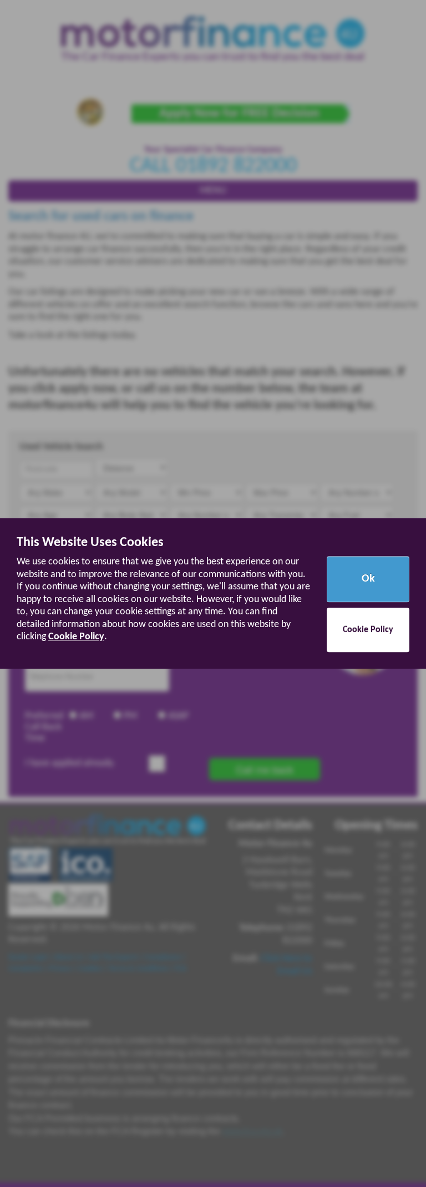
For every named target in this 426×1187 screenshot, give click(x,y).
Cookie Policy (76, 637)
